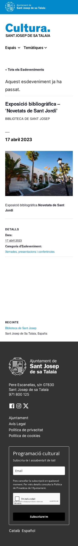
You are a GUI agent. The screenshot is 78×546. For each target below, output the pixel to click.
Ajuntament (18, 418)
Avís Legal (17, 424)
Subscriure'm (39, 517)
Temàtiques (33, 48)
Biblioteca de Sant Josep (20, 328)
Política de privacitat (26, 430)
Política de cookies (24, 436)
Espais (10, 48)
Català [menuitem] (14, 531)
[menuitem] (15, 530)
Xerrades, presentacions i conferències (30, 252)
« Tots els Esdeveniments (24, 69)
